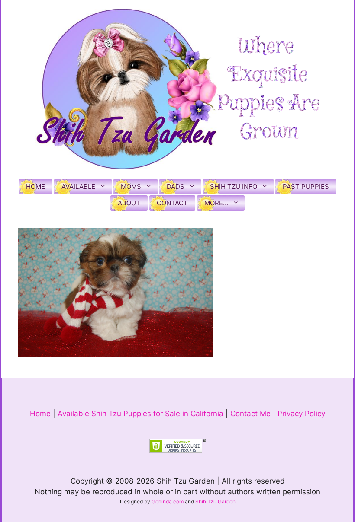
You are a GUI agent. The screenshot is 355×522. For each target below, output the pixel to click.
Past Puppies (306, 186)
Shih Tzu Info (233, 186)
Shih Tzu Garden (215, 501)
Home (35, 186)
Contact (172, 203)
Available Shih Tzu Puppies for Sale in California (140, 413)
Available (78, 186)
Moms (131, 186)
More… (216, 203)
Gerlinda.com (168, 501)
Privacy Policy (301, 413)
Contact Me (250, 413)
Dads (175, 186)
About (129, 203)
